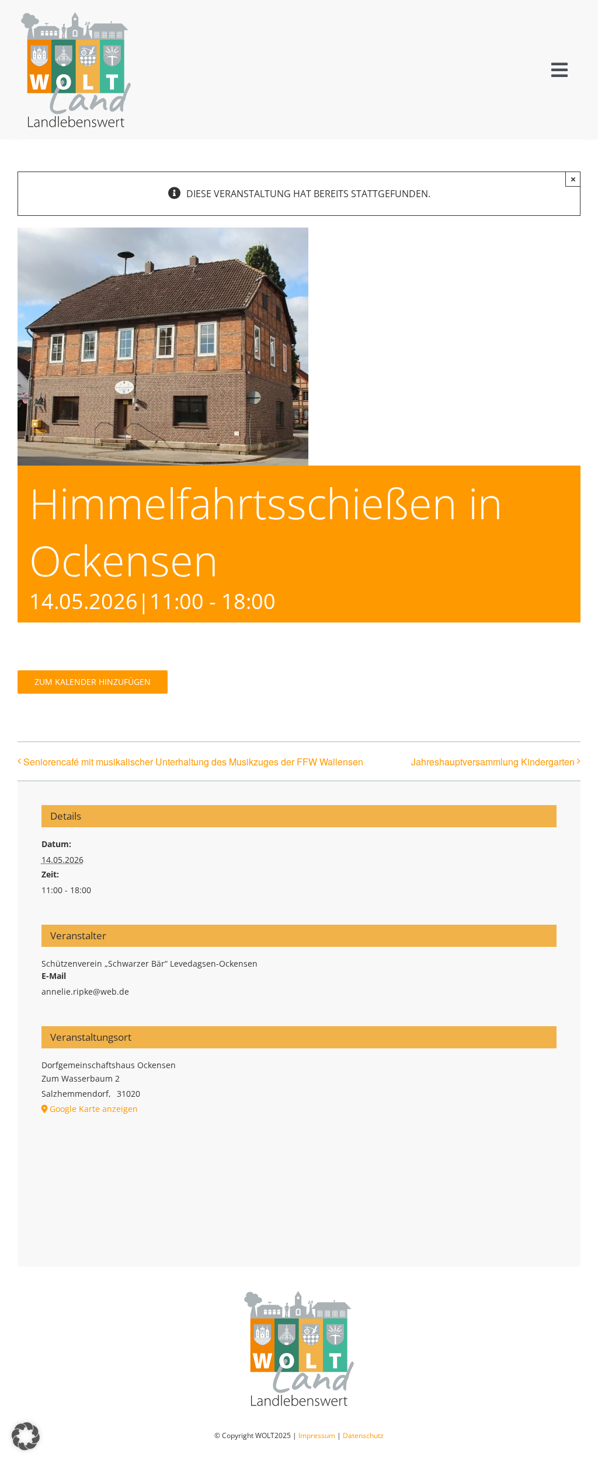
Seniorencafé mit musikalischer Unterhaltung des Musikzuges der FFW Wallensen (193, 761)
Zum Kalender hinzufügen (92, 682)
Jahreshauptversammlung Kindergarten (493, 761)
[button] (25, 1436)
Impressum (316, 1435)
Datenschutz (363, 1435)
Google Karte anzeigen (94, 1108)
